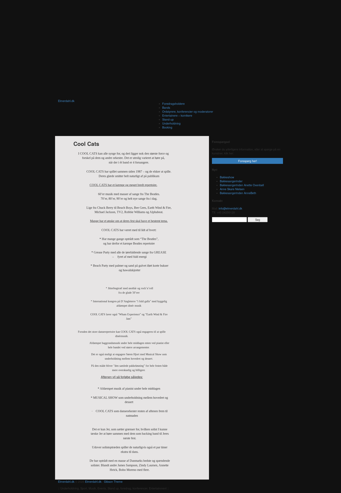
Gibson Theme (113, 482)
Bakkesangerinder (231, 181)
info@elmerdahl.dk (230, 208)
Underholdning (171, 123)
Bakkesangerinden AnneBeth (238, 193)
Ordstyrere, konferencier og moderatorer (187, 111)
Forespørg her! (247, 161)
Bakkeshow (227, 177)
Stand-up (168, 119)
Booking (167, 127)
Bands (166, 108)
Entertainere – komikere (177, 115)
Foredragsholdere (173, 104)
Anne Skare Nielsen (232, 189)
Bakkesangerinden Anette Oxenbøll (242, 185)
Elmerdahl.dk (66, 101)
